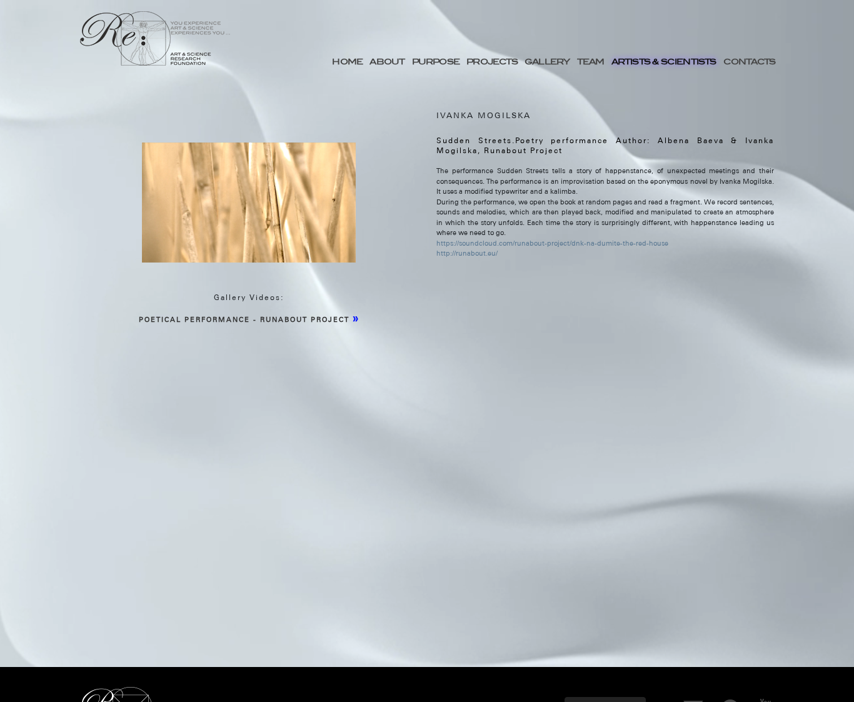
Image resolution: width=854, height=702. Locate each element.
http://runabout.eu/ (467, 253)
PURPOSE (436, 61)
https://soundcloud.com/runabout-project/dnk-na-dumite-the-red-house (552, 243)
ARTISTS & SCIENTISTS (663, 61)
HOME (347, 61)
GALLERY (547, 61)
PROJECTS (492, 61)
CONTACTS (749, 61)
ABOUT (386, 61)
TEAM (591, 61)
